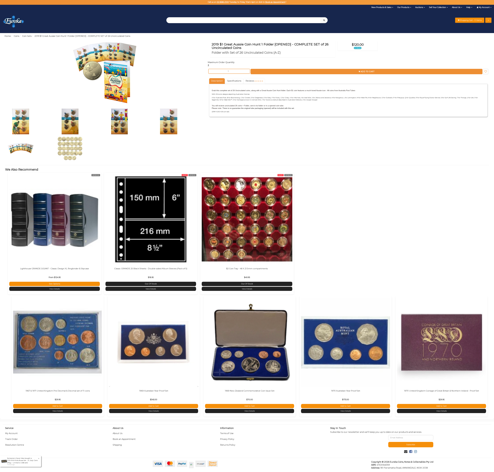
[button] (485, 71)
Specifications (234, 81)
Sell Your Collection (438, 7)
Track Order (11, 439)
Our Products (403, 7)
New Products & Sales (381, 7)
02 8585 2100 (223, 2)
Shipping (117, 445)
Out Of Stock (151, 284)
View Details (54, 289)
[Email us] (405, 451)
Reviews (250, 81)
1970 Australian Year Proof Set (345, 391)
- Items (471, 20)
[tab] (217, 81)
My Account (11, 433)
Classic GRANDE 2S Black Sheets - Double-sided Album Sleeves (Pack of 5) (150, 268)
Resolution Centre (14, 445)
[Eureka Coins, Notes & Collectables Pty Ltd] (13, 20)
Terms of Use (226, 433)
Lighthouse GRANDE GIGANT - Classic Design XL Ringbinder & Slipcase (54, 268)
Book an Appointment (275, 2)
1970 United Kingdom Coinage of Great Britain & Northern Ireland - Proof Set (441, 391)
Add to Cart (367, 71)
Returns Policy (227, 445)
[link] (410, 451)
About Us (456, 7)
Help (468, 7)
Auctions (419, 7)
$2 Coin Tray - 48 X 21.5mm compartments (247, 268)
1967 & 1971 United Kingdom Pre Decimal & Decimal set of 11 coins (58, 391)
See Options (54, 284)
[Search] (324, 20)
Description (217, 81)
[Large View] (31, 121)
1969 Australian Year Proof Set (153, 391)
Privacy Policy (227, 439)
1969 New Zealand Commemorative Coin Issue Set (249, 391)
